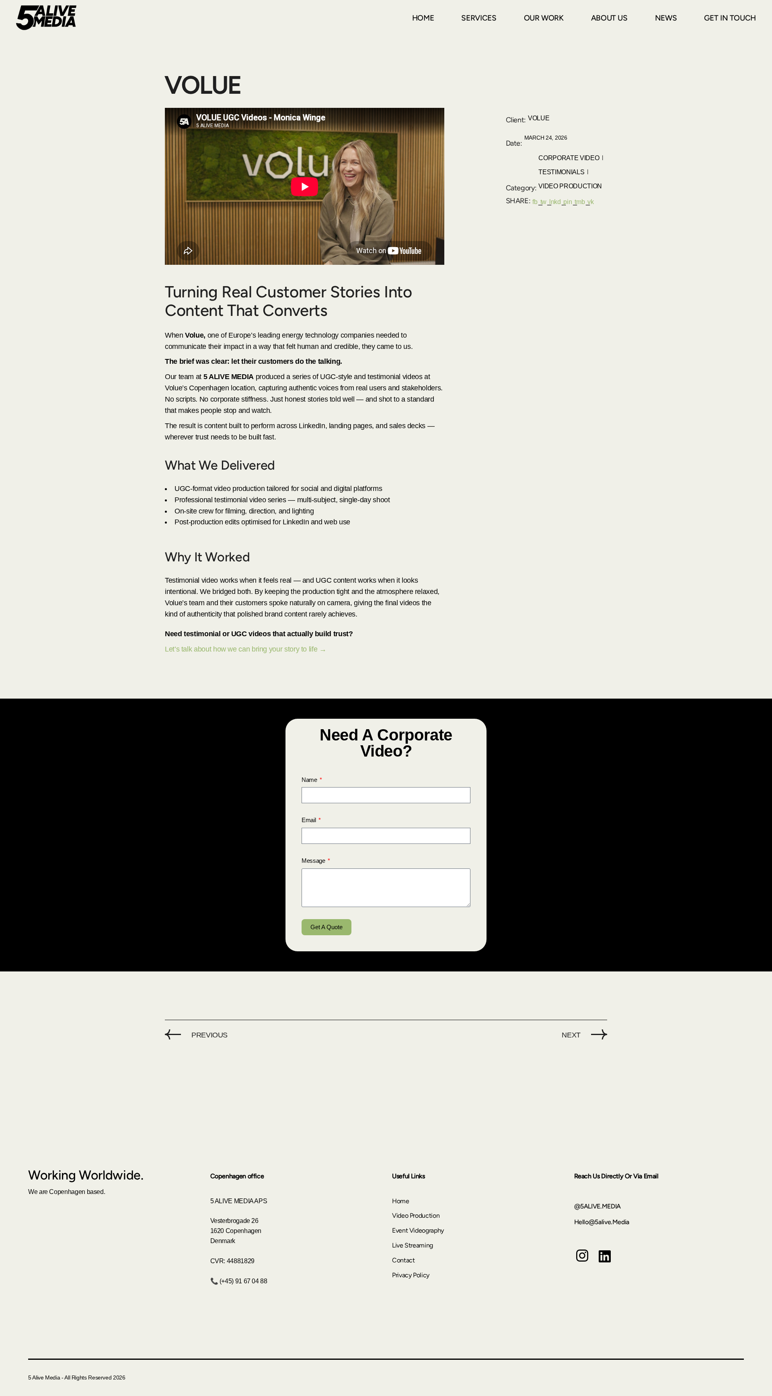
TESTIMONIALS (561, 172)
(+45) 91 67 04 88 (243, 1281)
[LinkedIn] (605, 1262)
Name (310, 779)
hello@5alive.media (602, 1222)
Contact (403, 1260)
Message (314, 860)
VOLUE (538, 118)
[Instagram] (582, 1261)
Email (309, 820)
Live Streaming (412, 1245)
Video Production (570, 186)
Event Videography (418, 1230)
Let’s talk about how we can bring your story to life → (245, 649)
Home (400, 1201)
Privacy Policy (410, 1275)
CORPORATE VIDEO (568, 158)
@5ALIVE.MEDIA (597, 1206)
